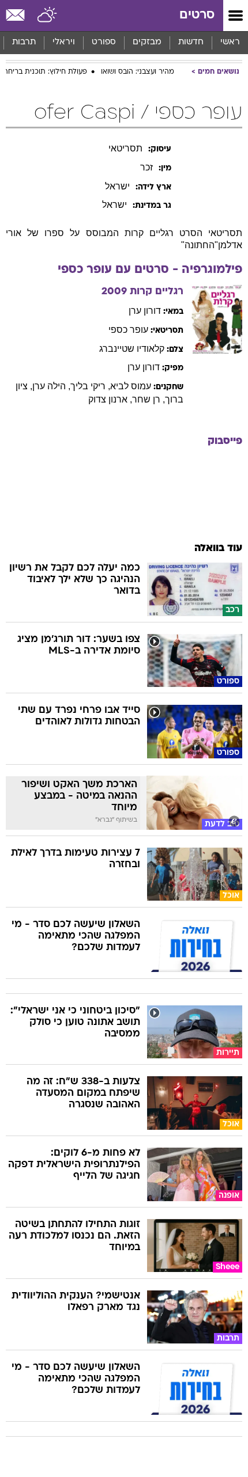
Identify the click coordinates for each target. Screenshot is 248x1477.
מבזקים (147, 42)
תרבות (24, 42)
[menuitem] (191, 42)
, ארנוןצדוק (110, 399)
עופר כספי (128, 330)
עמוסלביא (130, 386)
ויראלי (63, 42)
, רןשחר (148, 399)
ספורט (104, 42)
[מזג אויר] (47, 15)
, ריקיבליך (90, 386)
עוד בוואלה (218, 548)
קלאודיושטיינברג (131, 349)
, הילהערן (51, 386)
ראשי (230, 42)
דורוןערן (145, 311)
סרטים (197, 15)
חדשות (191, 42)
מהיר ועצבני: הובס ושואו (137, 72)
